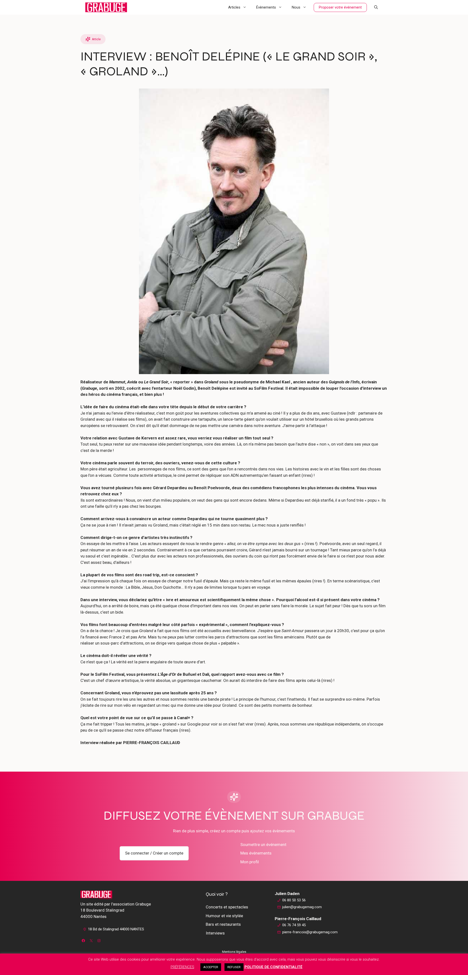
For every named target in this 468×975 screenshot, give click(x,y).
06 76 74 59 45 (294, 925)
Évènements (266, 7)
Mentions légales (234, 952)
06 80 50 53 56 (294, 900)
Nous (296, 7)
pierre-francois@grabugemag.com (310, 932)
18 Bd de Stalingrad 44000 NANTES (116, 929)
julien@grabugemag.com (302, 907)
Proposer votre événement (340, 7)
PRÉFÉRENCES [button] (182, 967)
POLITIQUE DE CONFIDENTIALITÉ (273, 967)
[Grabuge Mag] (106, 7)
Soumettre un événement (263, 844)
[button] (376, 7)
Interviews (215, 933)
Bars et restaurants (223, 924)
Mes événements (256, 853)
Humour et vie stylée (224, 915)
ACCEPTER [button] (210, 967)
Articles (234, 7)
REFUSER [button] (234, 967)
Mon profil (249, 861)
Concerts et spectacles (227, 907)
